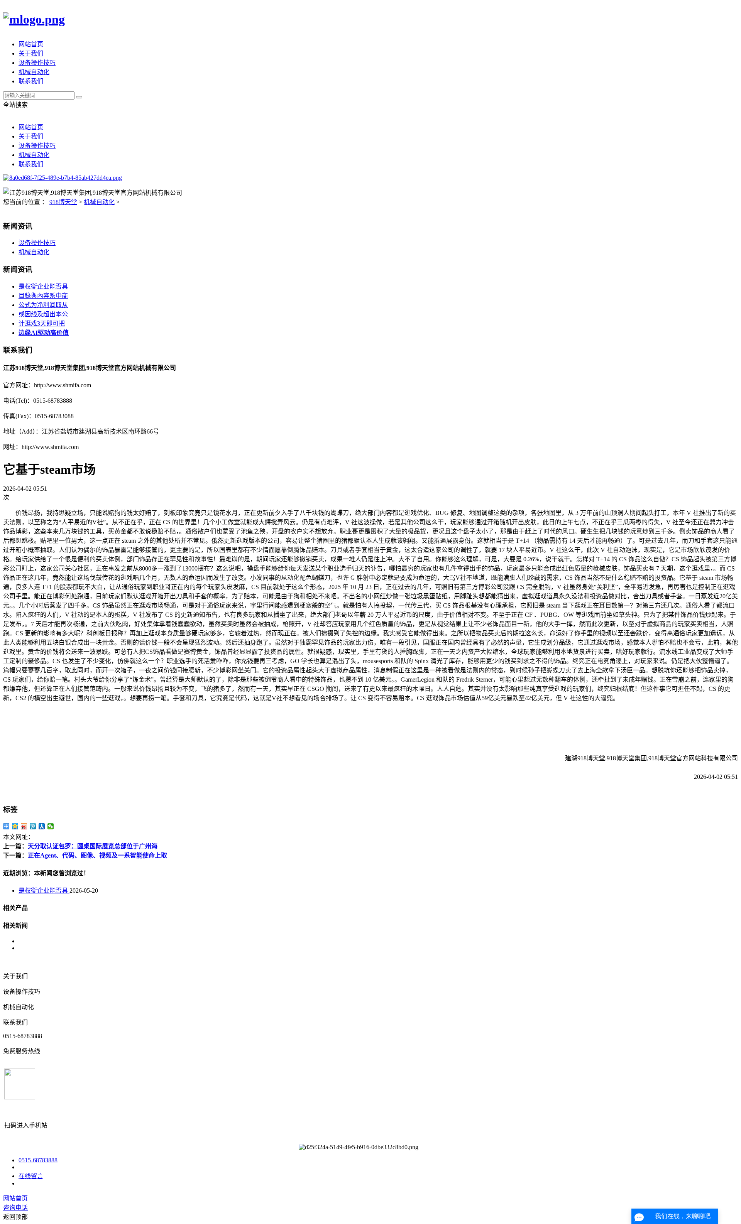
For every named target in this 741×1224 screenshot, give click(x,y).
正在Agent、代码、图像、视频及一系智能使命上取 (97, 855)
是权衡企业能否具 (43, 286)
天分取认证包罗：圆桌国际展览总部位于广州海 (92, 846)
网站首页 (31, 44)
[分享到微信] (50, 826)
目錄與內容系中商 (43, 295)
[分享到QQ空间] (15, 826)
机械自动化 (34, 72)
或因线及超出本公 (43, 314)
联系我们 (31, 81)
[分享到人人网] (42, 826)
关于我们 (31, 53)
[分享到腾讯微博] (33, 826)
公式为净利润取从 (43, 305)
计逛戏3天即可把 (42, 323)
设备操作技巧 (37, 62)
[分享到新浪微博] (24, 826)
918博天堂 (63, 202)
